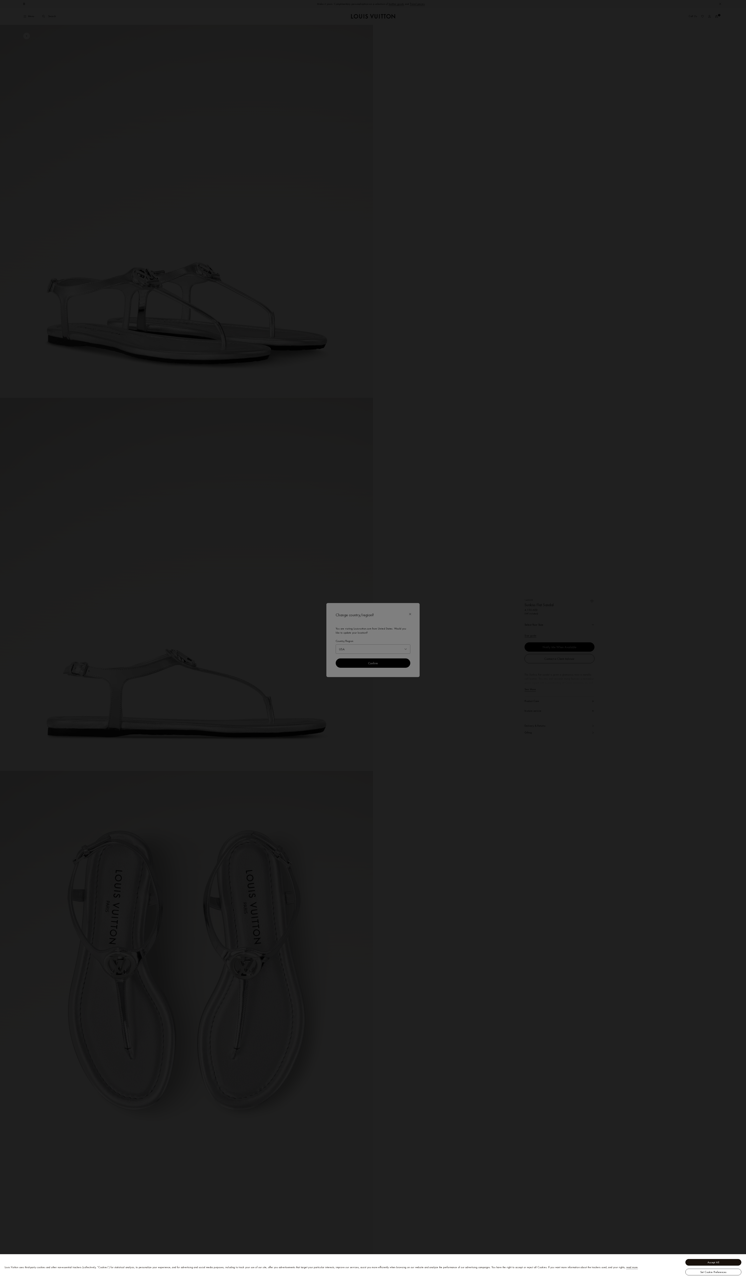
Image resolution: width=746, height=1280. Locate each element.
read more (632, 1267)
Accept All (713, 1262)
